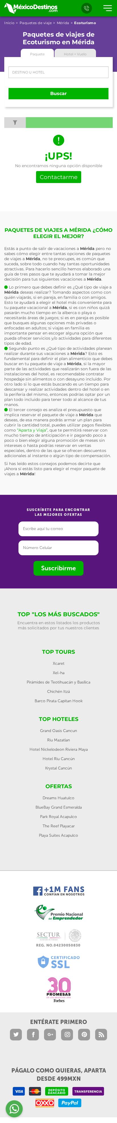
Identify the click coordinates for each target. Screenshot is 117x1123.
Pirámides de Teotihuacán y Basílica (58, 682)
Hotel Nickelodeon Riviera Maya (59, 749)
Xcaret (58, 663)
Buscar (58, 93)
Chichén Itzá (58, 691)
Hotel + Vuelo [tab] (75, 54)
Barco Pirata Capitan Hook (59, 701)
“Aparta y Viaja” (32, 430)
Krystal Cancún (58, 768)
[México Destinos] (30, 8)
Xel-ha (58, 672)
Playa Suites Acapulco (58, 835)
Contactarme (59, 177)
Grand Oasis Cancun (58, 730)
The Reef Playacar (59, 826)
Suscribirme (58, 568)
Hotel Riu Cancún (59, 758)
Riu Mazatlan (58, 740)
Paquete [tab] (37, 54)
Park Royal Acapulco (58, 816)
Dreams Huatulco (58, 798)
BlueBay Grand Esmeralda (58, 807)
